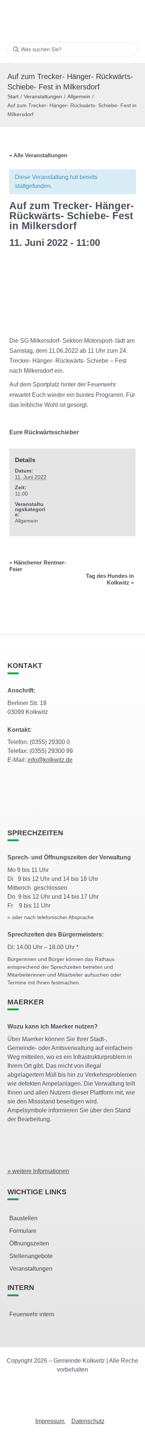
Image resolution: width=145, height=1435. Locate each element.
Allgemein (78, 96)
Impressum (50, 1421)
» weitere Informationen (38, 1171)
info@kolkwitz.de (50, 760)
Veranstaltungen (43, 96)
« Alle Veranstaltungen (38, 155)
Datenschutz (87, 1421)
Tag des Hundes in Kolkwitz (110, 579)
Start (13, 96)
